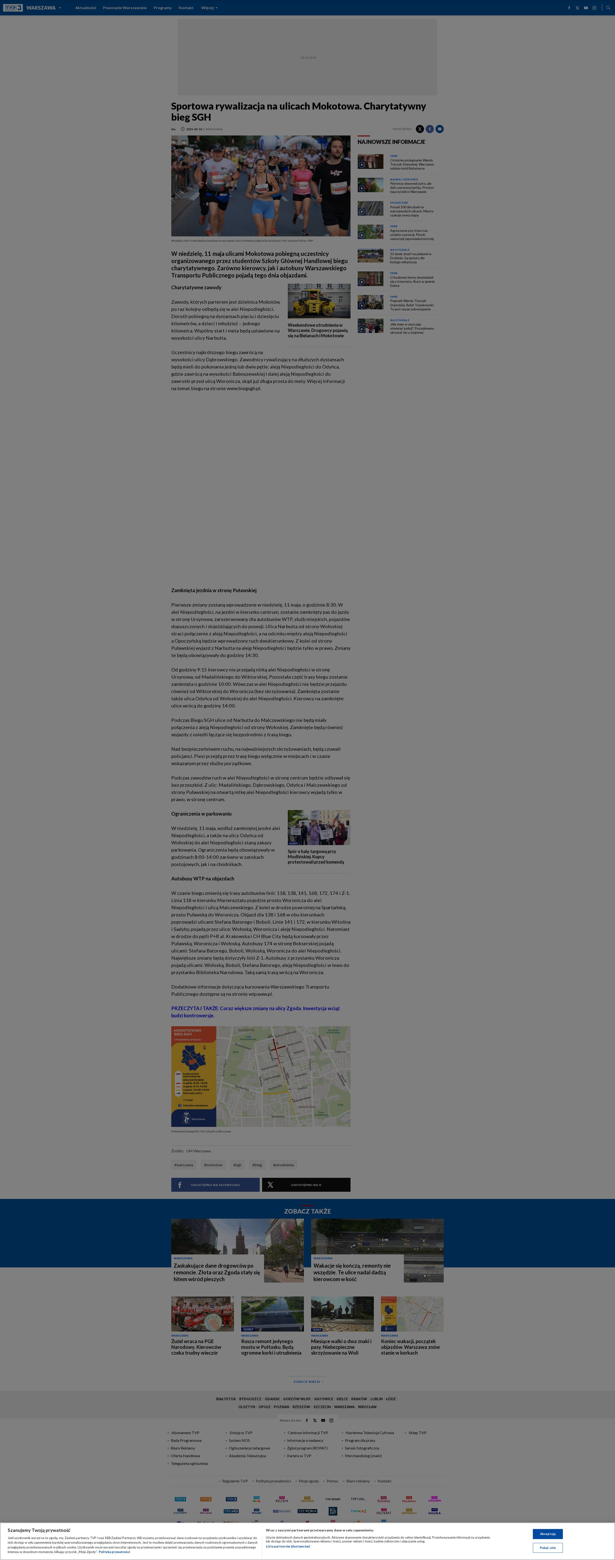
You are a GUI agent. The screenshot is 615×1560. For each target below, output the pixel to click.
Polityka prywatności (114, 1552)
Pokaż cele (548, 1547)
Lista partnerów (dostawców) (288, 1546)
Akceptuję (548, 1534)
